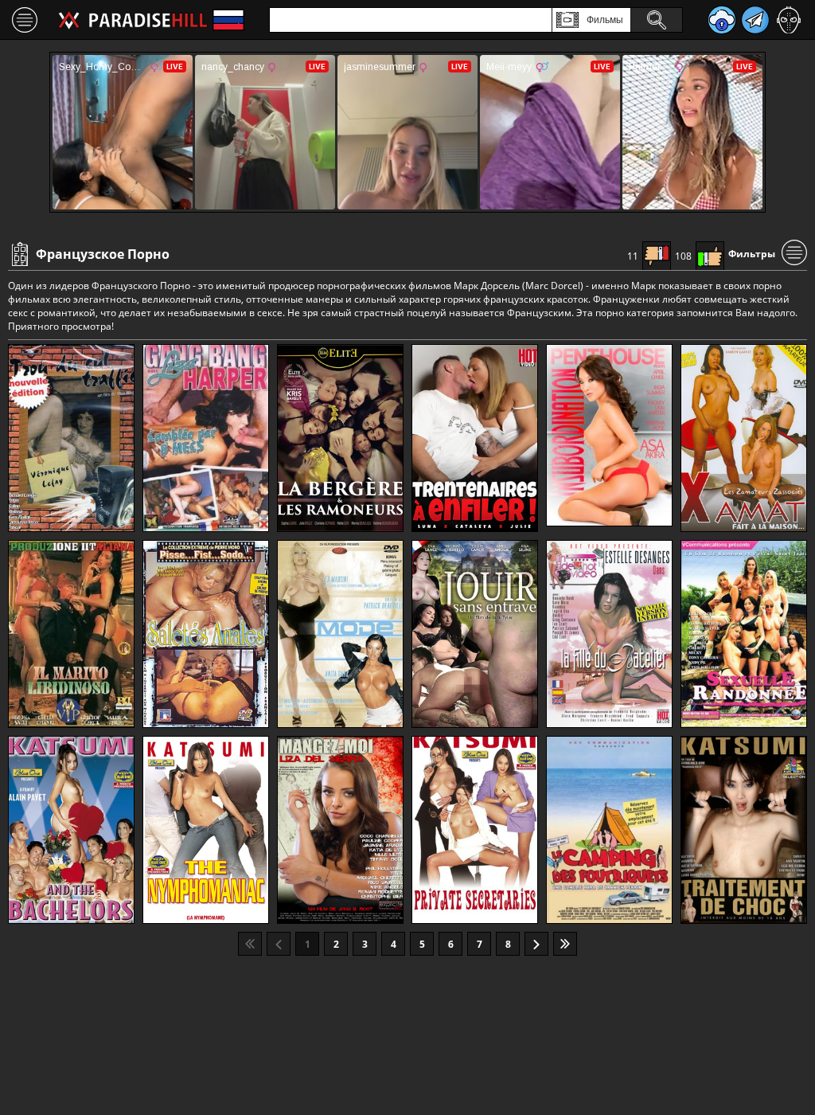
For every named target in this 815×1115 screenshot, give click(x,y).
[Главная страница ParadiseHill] (133, 20)
